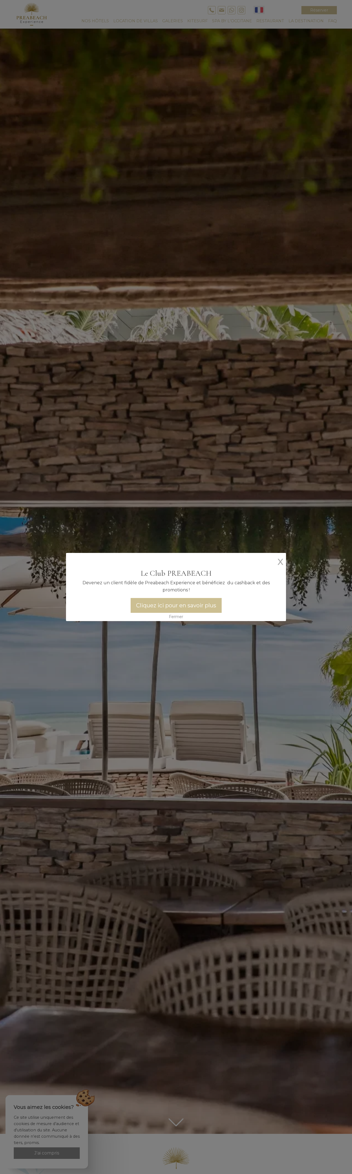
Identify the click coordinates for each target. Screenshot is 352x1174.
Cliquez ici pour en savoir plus (176, 605)
